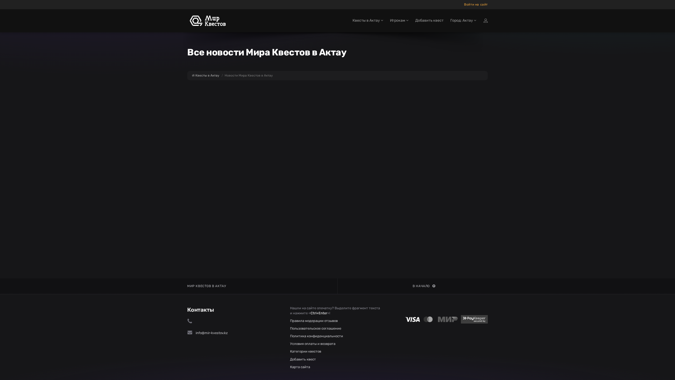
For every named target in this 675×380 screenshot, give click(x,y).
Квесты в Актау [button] (367, 20)
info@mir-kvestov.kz (212, 333)
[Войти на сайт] (486, 20)
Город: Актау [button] (462, 20)
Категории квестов (305, 351)
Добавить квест (429, 20)
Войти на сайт (476, 4)
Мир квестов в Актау (206, 286)
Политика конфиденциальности (316, 336)
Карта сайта (300, 367)
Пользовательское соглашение (315, 328)
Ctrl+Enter (319, 313)
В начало (421, 286)
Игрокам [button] (398, 20)
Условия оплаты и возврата (312, 344)
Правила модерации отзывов (314, 321)
